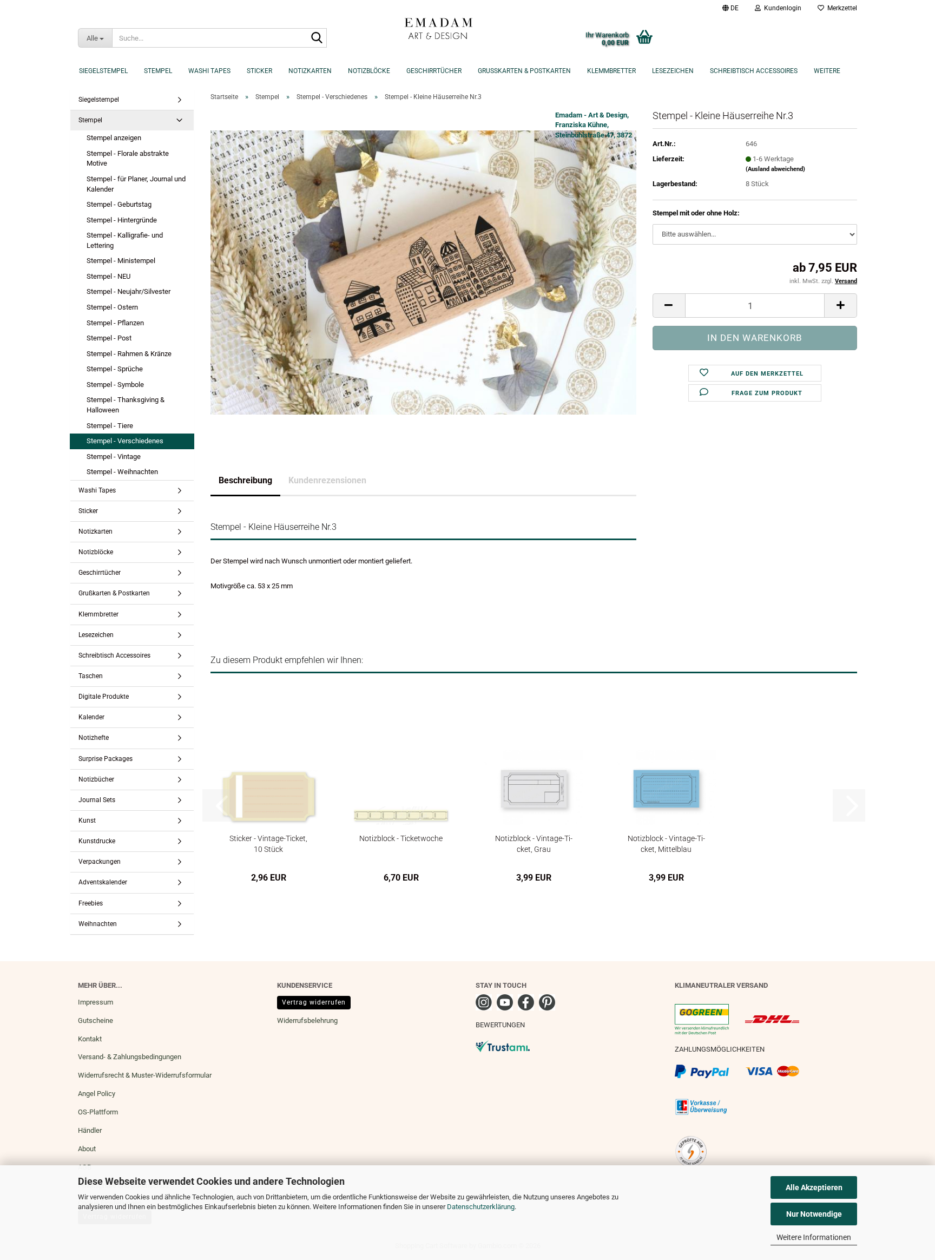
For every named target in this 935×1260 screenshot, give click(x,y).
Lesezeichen (673, 71)
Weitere (827, 71)
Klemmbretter (611, 71)
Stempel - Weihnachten (122, 472)
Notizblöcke (369, 71)
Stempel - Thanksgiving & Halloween (125, 405)
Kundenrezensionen (327, 480)
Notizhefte (93, 737)
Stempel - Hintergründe (122, 220)
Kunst (87, 820)
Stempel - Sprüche (115, 369)
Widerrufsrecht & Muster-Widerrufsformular (145, 1075)
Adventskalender (102, 882)
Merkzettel (840, 8)
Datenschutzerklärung (481, 1207)
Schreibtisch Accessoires (754, 71)
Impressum (95, 1002)
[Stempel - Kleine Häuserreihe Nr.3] (423, 272)
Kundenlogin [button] (781, 8)
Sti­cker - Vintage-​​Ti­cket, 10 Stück (268, 843)
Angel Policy (96, 1094)
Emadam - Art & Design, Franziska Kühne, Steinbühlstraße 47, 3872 (593, 125)
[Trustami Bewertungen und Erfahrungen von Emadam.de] (503, 1046)
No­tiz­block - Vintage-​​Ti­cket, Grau (533, 843)
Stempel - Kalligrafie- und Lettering (125, 240)
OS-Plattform (98, 1112)
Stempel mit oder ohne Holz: (696, 213)
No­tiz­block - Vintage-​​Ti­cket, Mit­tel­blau (666, 843)
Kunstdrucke (96, 841)
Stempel (158, 71)
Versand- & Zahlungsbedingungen (129, 1057)
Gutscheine (95, 1020)
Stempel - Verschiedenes (125, 441)
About (87, 1149)
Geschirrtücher (434, 71)
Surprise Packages (105, 759)
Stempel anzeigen (114, 138)
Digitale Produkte (103, 696)
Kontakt (90, 1039)
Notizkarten (310, 71)
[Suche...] (316, 38)
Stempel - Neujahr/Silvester (128, 291)
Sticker (259, 71)
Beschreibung (245, 480)
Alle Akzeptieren (814, 1187)
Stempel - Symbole (115, 384)
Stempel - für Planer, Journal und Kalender (136, 184)
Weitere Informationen (813, 1237)
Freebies (90, 903)
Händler (90, 1130)
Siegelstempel (103, 71)
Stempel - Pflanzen (115, 323)
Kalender (91, 717)
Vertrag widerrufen (314, 1002)
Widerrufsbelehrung (307, 1020)
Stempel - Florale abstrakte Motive (128, 158)
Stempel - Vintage (114, 456)
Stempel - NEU (108, 276)
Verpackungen (99, 861)
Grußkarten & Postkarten (524, 71)
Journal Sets (96, 800)
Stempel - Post (109, 338)
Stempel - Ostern (112, 307)
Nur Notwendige (814, 1214)
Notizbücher (96, 779)
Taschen (90, 676)
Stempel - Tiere (110, 426)
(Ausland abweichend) (775, 169)
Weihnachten (97, 924)
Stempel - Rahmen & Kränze (129, 354)
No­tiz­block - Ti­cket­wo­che (401, 838)
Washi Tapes (209, 71)
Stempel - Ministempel (121, 261)
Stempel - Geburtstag (119, 204)
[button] (730, 8)
